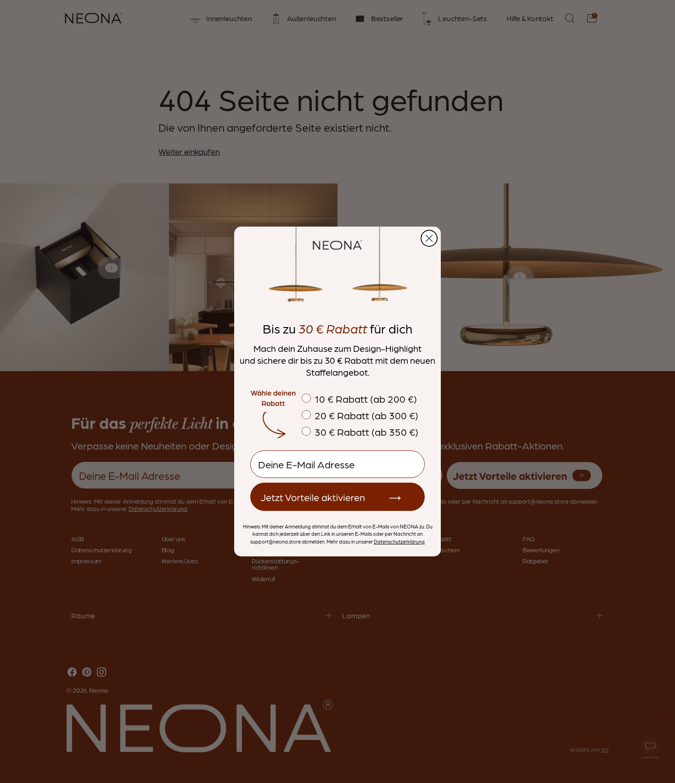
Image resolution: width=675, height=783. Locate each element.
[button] (337, 497)
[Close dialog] (429, 238)
